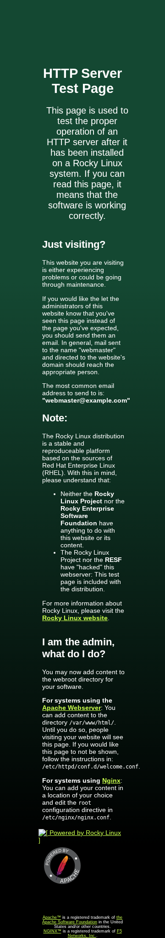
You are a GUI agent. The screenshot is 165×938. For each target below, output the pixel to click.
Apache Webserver (71, 707)
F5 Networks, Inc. (95, 933)
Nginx (111, 780)
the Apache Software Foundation (82, 919)
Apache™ (52, 917)
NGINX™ (52, 931)
